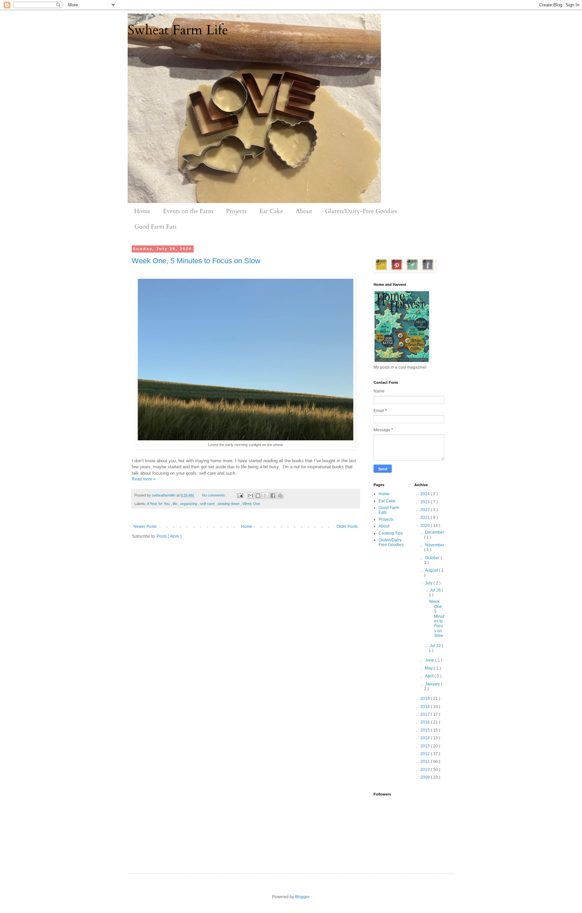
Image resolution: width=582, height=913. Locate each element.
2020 (425, 525)
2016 (425, 722)
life (175, 504)
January (433, 684)
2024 (425, 494)
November (434, 545)
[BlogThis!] (258, 495)
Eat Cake (271, 211)
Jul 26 (436, 590)
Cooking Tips (391, 533)
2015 (425, 730)
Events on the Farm (188, 211)
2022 (425, 509)
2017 (425, 714)
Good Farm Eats (155, 227)
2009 (425, 777)
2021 (425, 517)
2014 (425, 738)
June (430, 660)
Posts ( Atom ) (169, 536)
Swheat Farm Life (178, 30)
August (432, 570)
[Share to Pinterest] (280, 495)
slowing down (229, 504)
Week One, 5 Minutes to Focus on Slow (196, 261)
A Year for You (159, 504)
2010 (425, 769)
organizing (189, 504)
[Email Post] (239, 495)
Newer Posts (145, 526)
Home (142, 211)
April (429, 676)
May (429, 668)
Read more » (144, 479)
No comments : (215, 495)
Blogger (302, 896)
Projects (236, 211)
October (433, 557)
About (304, 211)
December (434, 532)
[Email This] (250, 495)
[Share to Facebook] (272, 495)
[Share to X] (265, 495)
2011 (425, 761)
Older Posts (347, 526)
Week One (251, 504)
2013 (425, 746)
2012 (425, 753)
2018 (425, 706)
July (429, 583)
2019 (425, 698)
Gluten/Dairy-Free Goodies (361, 211)
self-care (208, 504)
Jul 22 (436, 645)
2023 (425, 502)
